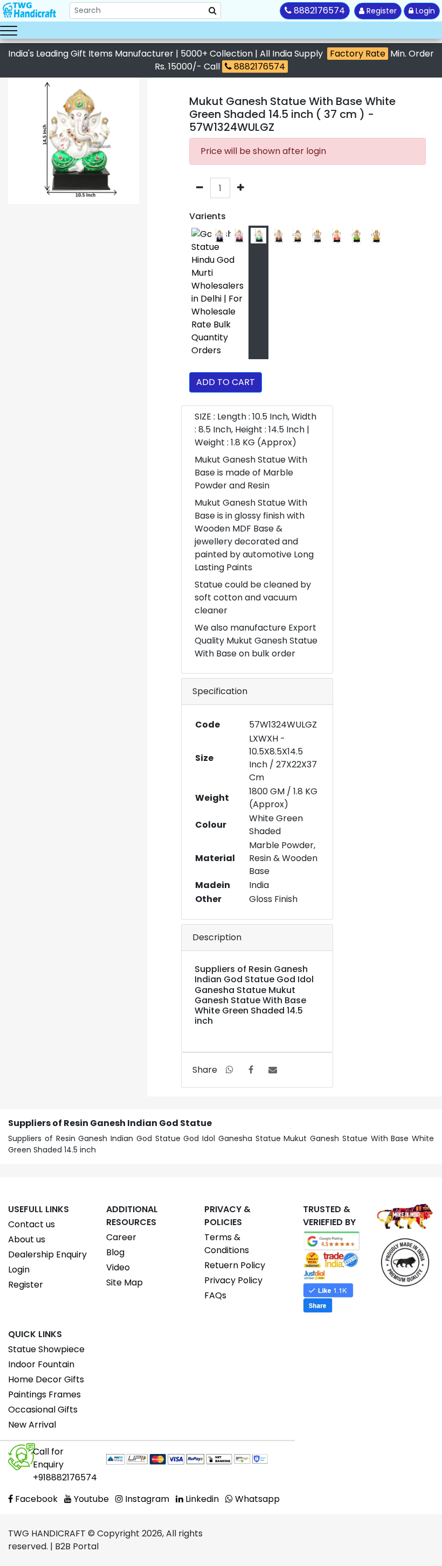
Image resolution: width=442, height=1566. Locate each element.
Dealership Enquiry (47, 1254)
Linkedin (201, 1499)
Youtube (90, 1499)
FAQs (215, 1295)
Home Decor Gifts (46, 1379)
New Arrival (32, 1424)
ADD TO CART (225, 382)
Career (121, 1237)
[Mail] (273, 1069)
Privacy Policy (233, 1280)
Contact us (31, 1224)
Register (380, 10)
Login (424, 10)
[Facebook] (251, 1069)
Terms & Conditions (226, 1243)
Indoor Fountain (41, 1364)
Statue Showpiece (46, 1349)
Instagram (146, 1499)
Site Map (124, 1282)
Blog (115, 1252)
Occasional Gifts (43, 1409)
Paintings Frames (44, 1394)
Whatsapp (256, 1499)
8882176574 (258, 66)
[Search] (212, 10)
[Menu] (8, 30)
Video (118, 1267)
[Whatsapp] (229, 1069)
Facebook (35, 1499)
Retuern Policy (234, 1265)
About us (26, 1239)
